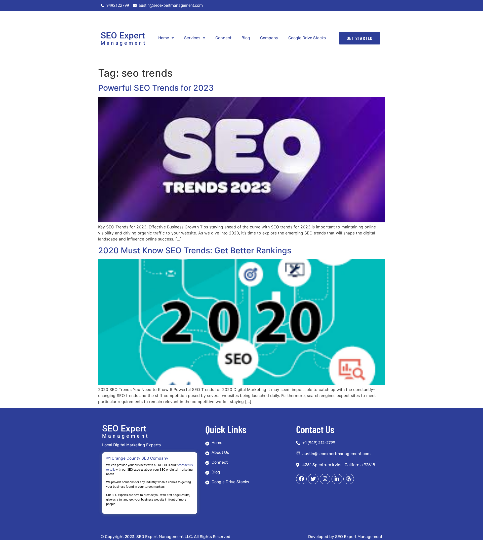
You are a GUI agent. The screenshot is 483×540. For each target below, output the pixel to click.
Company (269, 37)
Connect (223, 37)
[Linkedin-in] (337, 479)
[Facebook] (301, 479)
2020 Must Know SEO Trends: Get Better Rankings (194, 250)
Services (192, 37)
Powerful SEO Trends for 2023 (156, 88)
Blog (246, 37)
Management (124, 43)
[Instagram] (325, 479)
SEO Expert (123, 35)
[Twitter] (313, 479)
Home (163, 37)
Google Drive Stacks (307, 37)
